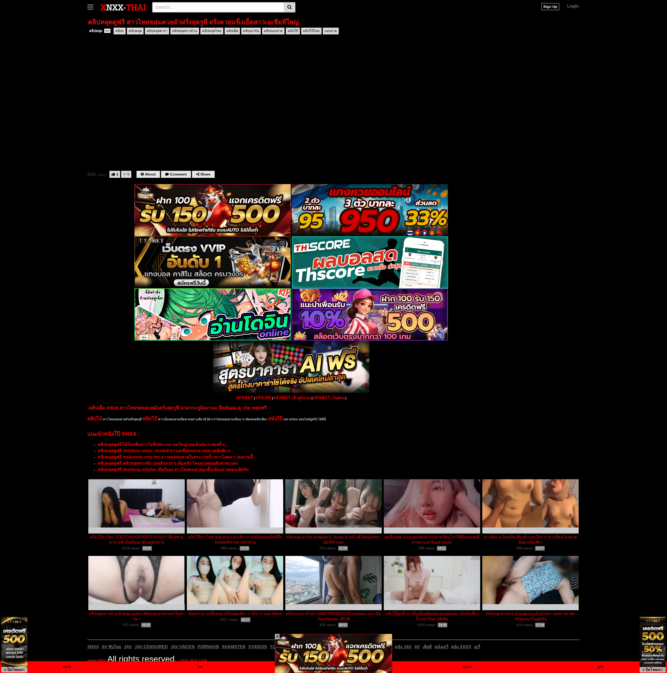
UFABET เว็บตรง (329, 398)
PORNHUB (208, 647)
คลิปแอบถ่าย (273, 31)
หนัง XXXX (461, 647)
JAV (128, 647)
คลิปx (119, 31)
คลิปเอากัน (251, 31)
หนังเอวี (441, 647)
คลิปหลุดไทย (211, 31)
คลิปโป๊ (293, 31)
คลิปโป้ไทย (311, 31)
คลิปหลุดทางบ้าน (184, 31)
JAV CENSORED (151, 647)
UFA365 (263, 398)
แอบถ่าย (331, 31)
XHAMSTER (234, 647)
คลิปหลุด (99, 31)
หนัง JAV (403, 647)
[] (289, 7)
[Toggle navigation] (92, 6)
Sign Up (550, 6)
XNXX (93, 647)
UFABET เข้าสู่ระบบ (292, 398)
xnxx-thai (96, 660)
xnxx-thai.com (193, 660)
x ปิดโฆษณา (14, 670)
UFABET (244, 398)
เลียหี (427, 647)
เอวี (477, 647)
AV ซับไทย (111, 647)
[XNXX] (123, 7)
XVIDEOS (257, 647)
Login (573, 6)
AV (417, 647)
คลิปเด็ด (232, 31)
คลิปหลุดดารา (157, 31)
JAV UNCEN (182, 647)
